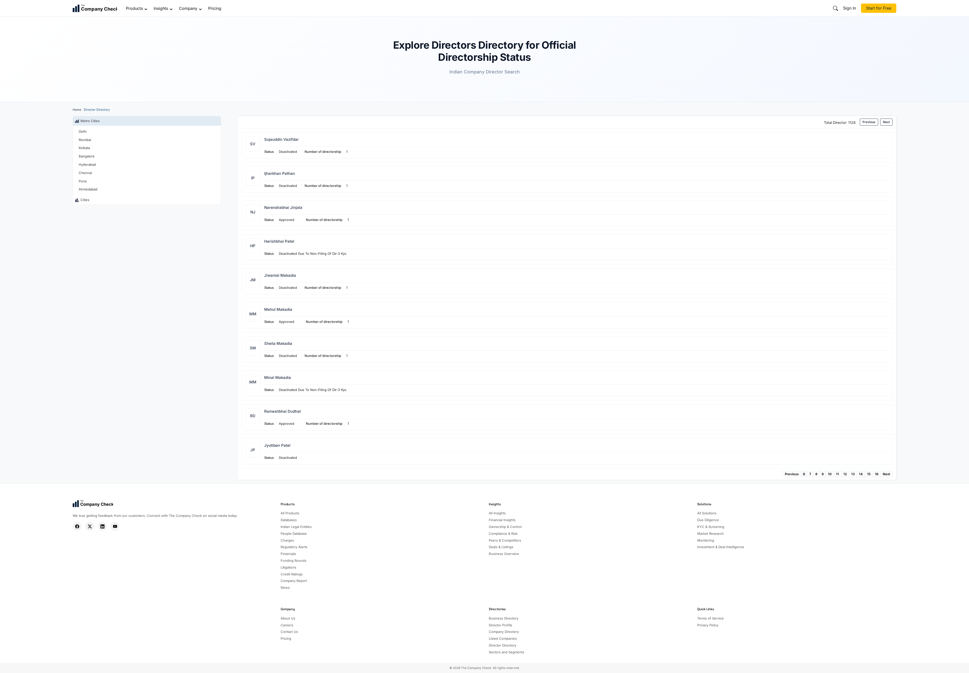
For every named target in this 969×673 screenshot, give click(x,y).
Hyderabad (87, 164)
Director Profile (500, 625)
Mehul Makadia (278, 309)
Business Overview (504, 554)
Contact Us (289, 632)
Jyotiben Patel (277, 445)
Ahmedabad (88, 189)
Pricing (214, 8)
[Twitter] (89, 526)
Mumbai (85, 140)
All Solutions (706, 513)
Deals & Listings (501, 547)
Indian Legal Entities (296, 527)
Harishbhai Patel (279, 241)
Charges (287, 540)
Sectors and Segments (506, 652)
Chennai (85, 173)
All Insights (497, 513)
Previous (869, 122)
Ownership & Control (505, 527)
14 (861, 474)
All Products (290, 513)
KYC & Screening (710, 527)
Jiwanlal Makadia (280, 275)
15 (869, 474)
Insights (161, 8)
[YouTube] (115, 526)
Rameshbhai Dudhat (282, 411)
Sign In (849, 8)
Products (134, 8)
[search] (835, 8)
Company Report (294, 581)
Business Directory (503, 618)
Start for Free (878, 8)
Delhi (83, 131)
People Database (294, 533)
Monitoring (705, 540)
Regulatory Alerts (294, 547)
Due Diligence (708, 520)
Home (77, 109)
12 (845, 474)
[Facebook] (77, 526)
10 (830, 474)
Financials (288, 554)
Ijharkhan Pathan (279, 173)
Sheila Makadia (278, 343)
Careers (287, 625)
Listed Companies (503, 638)
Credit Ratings (292, 574)
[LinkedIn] (102, 526)
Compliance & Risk (503, 533)
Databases (289, 520)
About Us (288, 618)
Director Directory (502, 645)
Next (886, 122)
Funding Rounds (293, 560)
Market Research (710, 533)
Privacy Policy (707, 625)
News (285, 587)
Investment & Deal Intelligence (720, 547)
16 (876, 474)
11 (837, 474)
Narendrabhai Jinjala (283, 207)
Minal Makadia (277, 377)
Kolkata (84, 148)
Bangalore (87, 156)
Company (188, 8)
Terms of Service (710, 618)
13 (853, 474)
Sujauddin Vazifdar (281, 139)
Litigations (288, 567)
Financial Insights (502, 520)
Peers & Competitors (505, 540)
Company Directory (504, 632)
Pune (83, 181)
